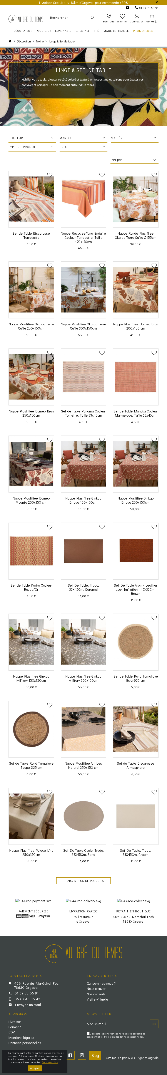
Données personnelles (24, 1043)
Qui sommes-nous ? (101, 983)
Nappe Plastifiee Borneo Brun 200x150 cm (135, 326)
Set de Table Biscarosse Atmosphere (135, 765)
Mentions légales (21, 1037)
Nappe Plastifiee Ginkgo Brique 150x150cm (83, 500)
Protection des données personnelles (124, 1036)
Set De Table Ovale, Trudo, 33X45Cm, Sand (83, 852)
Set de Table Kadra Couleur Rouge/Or (31, 587)
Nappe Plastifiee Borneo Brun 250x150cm (31, 413)
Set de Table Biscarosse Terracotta (31, 235)
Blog (95, 1055)
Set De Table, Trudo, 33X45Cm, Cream (135, 852)
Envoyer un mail (28, 1004)
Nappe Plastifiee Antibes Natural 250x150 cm (83, 765)
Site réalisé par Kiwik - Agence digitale (132, 1058)
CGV (11, 1032)
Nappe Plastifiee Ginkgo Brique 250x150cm (136, 500)
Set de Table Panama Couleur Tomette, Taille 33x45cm (83, 413)
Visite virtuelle (97, 999)
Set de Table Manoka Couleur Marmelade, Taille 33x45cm (136, 413)
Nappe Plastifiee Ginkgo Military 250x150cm (83, 678)
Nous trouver (96, 988)
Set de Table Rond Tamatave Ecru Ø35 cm (136, 678)
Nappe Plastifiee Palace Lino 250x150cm (31, 852)
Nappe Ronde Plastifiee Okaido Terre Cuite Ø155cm (135, 235)
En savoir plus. (50, 1062)
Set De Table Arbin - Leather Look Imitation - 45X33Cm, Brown (135, 589)
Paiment (14, 1027)
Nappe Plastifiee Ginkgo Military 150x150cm (31, 678)
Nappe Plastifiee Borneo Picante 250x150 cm (31, 500)
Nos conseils (96, 994)
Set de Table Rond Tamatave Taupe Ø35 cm (31, 765)
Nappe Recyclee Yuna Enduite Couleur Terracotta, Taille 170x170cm (83, 237)
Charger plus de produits (83, 881)
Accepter (35, 1068)
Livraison (15, 1021)
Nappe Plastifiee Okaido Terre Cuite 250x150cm (31, 326)
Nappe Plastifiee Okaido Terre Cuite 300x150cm (83, 326)
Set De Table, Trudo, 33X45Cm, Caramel (83, 587)
